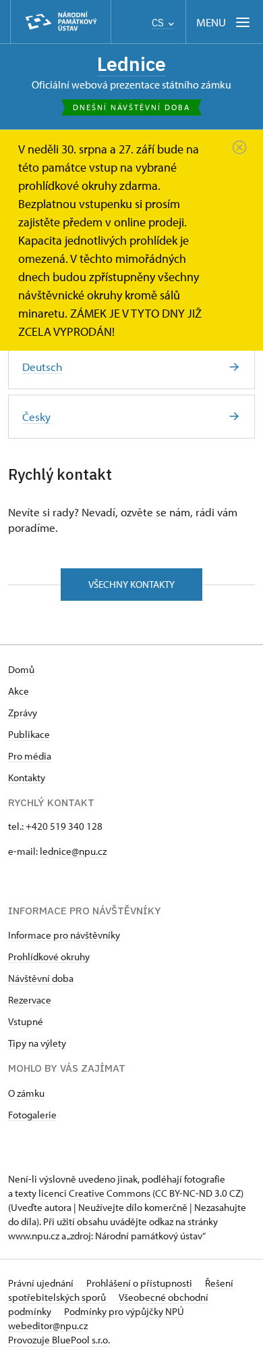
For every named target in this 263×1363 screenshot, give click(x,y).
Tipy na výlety (37, 1043)
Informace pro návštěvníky (64, 934)
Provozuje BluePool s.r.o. (59, 1339)
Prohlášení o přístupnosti (140, 1283)
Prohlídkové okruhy (49, 956)
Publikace (29, 734)
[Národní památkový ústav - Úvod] (60, 22)
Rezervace (29, 999)
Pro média (29, 755)
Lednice (131, 63)
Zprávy (22, 712)
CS (159, 22)
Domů (21, 669)
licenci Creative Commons (94, 1193)
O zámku (26, 1093)
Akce (18, 691)
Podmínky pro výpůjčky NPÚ (124, 1311)
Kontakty (26, 777)
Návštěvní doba (41, 978)
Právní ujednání (42, 1283)
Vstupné (25, 1021)
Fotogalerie (32, 1114)
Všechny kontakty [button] (131, 584)
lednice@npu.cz (73, 851)
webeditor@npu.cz (48, 1325)
